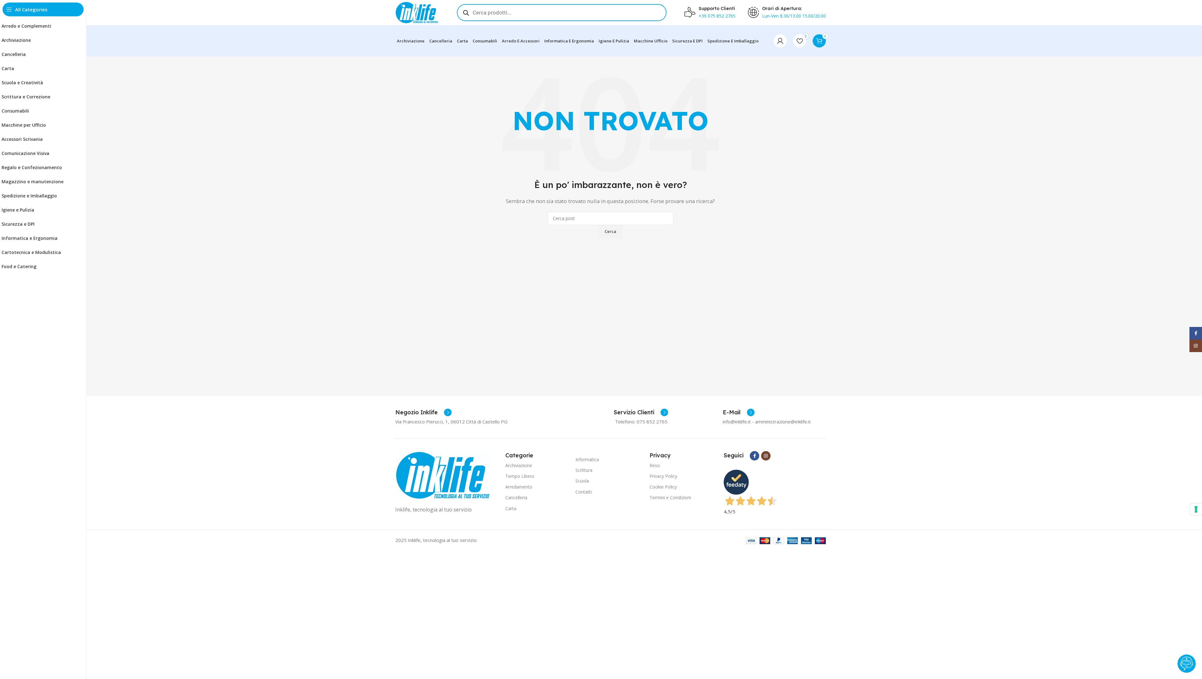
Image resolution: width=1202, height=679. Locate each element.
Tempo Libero (519, 476)
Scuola (582, 481)
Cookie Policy (663, 487)
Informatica (587, 459)
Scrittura (583, 470)
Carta (510, 508)
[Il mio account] (780, 41)
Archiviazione (518, 465)
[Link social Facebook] (754, 456)
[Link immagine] (442, 475)
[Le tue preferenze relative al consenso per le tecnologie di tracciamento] (1196, 509)
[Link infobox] (423, 412)
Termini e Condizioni (670, 497)
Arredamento (518, 487)
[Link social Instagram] (766, 456)
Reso (655, 465)
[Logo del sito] (416, 12)
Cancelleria (516, 497)
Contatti (583, 492)
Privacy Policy (663, 476)
